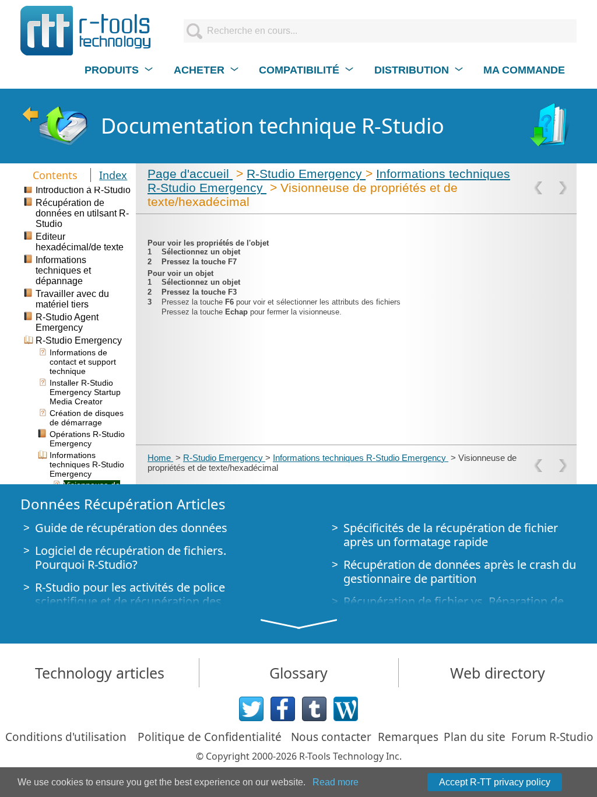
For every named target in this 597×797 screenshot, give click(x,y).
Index (113, 175)
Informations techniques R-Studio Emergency (360, 458)
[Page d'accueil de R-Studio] (54, 126)
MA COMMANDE (524, 70)
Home (160, 458)
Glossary (298, 673)
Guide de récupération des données (131, 528)
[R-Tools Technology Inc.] (86, 30)
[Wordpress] (345, 709)
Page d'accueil (190, 173)
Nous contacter (331, 736)
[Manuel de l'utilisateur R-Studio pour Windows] (551, 126)
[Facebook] (283, 709)
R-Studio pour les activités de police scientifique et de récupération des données (130, 601)
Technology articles (99, 673)
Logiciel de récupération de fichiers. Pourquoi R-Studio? (130, 557)
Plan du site (474, 736)
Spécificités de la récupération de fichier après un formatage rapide (450, 535)
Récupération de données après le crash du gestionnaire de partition (459, 571)
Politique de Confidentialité (210, 736)
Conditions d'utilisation (66, 736)
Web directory (497, 673)
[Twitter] (251, 709)
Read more (335, 782)
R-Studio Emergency (306, 173)
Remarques (408, 736)
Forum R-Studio (552, 736)
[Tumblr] (314, 709)
